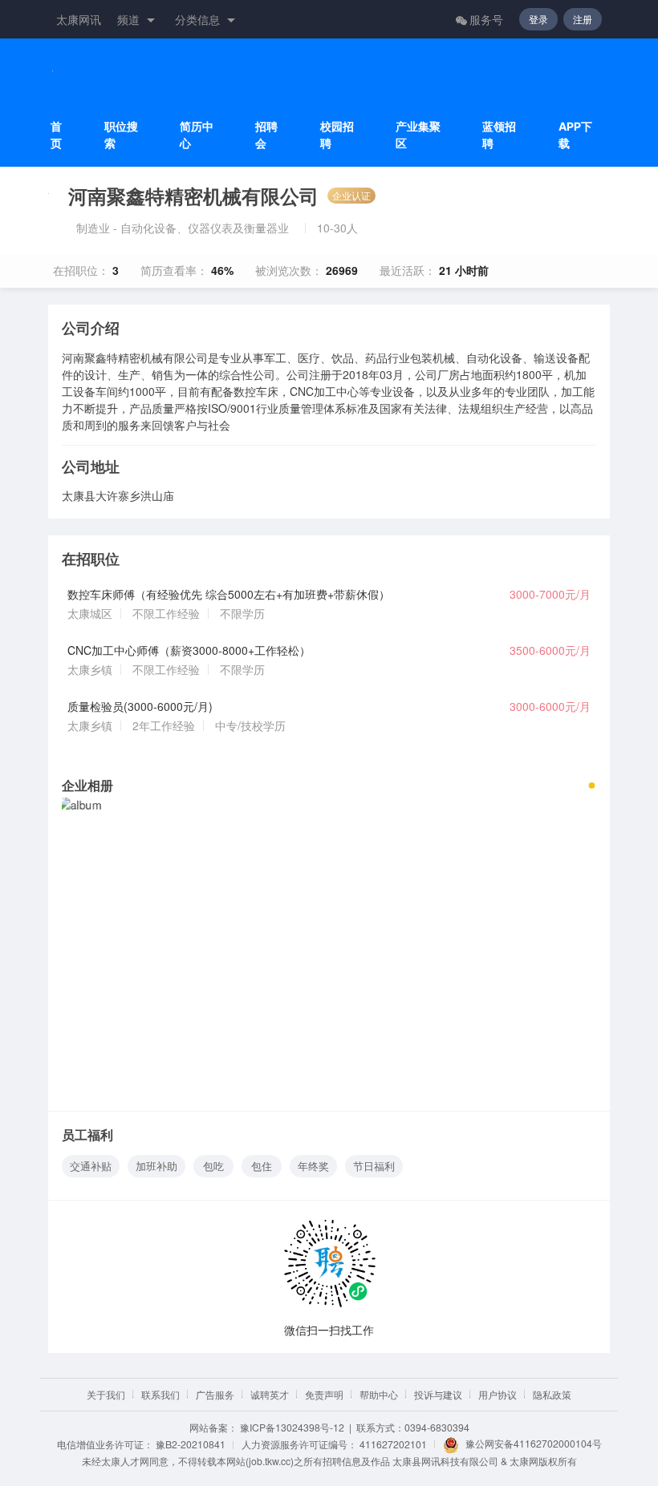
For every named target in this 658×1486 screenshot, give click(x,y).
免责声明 (324, 1394)
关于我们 (106, 1394)
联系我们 (160, 1394)
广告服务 (215, 1394)
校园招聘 (337, 134)
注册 (582, 19)
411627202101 (393, 1444)
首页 (56, 134)
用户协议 (497, 1394)
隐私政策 (552, 1394)
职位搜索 (121, 134)
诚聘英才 (269, 1394)
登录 (538, 19)
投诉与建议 (438, 1394)
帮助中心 (378, 1394)
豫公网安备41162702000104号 (533, 1443)
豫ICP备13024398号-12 (292, 1427)
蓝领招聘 (499, 134)
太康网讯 (78, 19)
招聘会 (266, 134)
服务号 (486, 19)
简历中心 (196, 134)
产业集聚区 (418, 134)
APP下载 (575, 134)
